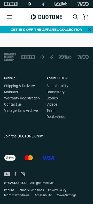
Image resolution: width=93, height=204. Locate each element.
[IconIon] (11, 4)
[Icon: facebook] (15, 174)
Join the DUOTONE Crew (23, 136)
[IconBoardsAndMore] (10, 57)
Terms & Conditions (31, 190)
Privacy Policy (57, 190)
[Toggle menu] (9, 17)
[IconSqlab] (61, 4)
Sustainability (57, 86)
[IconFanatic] (43, 4)
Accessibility (43, 195)
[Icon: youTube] (7, 174)
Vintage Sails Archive (21, 111)
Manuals (11, 92)
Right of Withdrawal (17, 195)
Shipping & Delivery (19, 86)
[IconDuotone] (29, 4)
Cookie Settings (66, 195)
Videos (52, 104)
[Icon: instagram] (23, 174)
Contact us (13, 104)
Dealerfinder (57, 117)
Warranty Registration (22, 98)
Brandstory (56, 92)
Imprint (9, 190)
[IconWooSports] (83, 4)
